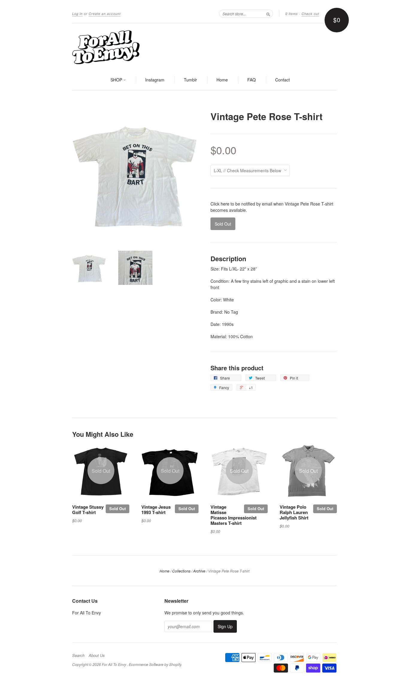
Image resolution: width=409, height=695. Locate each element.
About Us (97, 655)
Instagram (154, 80)
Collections (181, 570)
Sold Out (117, 508)
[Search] (268, 13)
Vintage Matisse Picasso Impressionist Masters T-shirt (233, 515)
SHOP (116, 80)
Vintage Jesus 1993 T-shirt (156, 510)
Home (222, 80)
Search (78, 655)
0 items (291, 13)
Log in (77, 13)
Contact (282, 80)
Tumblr (190, 80)
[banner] (204, 46)
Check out (310, 13)
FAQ (251, 80)
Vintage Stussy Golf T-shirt (88, 510)
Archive (199, 570)
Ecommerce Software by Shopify (155, 664)
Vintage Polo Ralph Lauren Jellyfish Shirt (294, 512)
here (225, 204)
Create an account (105, 13)
